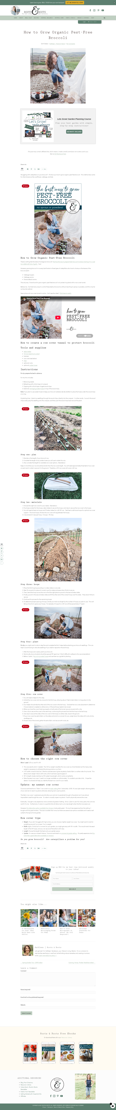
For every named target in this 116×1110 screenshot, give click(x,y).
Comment (23, 971)
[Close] (114, 3)
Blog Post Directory (27, 1082)
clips (25, 361)
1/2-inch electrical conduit (32, 354)
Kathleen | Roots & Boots (57, 44)
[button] (74, 132)
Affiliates (23, 1096)
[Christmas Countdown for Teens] (86, 918)
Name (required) (25, 989)
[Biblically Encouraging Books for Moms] (48, 918)
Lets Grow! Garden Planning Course (74, 119)
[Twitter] (35, 169)
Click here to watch (65, 293)
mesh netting (54, 788)
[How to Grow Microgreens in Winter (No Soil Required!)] (67, 918)
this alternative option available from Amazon (40, 808)
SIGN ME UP (72, 889)
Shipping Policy (69, 1107)
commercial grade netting (69, 833)
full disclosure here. (60, 154)
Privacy (44, 1107)
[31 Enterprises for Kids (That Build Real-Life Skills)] (29, 918)
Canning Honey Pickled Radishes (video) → (82, 963)
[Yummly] (38, 169)
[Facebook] (27, 169)
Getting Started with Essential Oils (31, 1094)
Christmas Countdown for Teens (84, 930)
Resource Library (66, 1037)
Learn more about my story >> (48, 955)
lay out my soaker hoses (41, 656)
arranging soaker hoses (37, 389)
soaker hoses (33, 365)
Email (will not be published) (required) (32, 997)
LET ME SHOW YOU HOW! (75, 2)
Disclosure (50, 1107)
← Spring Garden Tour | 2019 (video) (31, 963)
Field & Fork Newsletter (28, 1092)
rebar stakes (27, 352)
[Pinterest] (31, 169)
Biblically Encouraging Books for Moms (48, 930)
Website (23, 1005)
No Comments (71, 44)
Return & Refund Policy (59, 1107)
